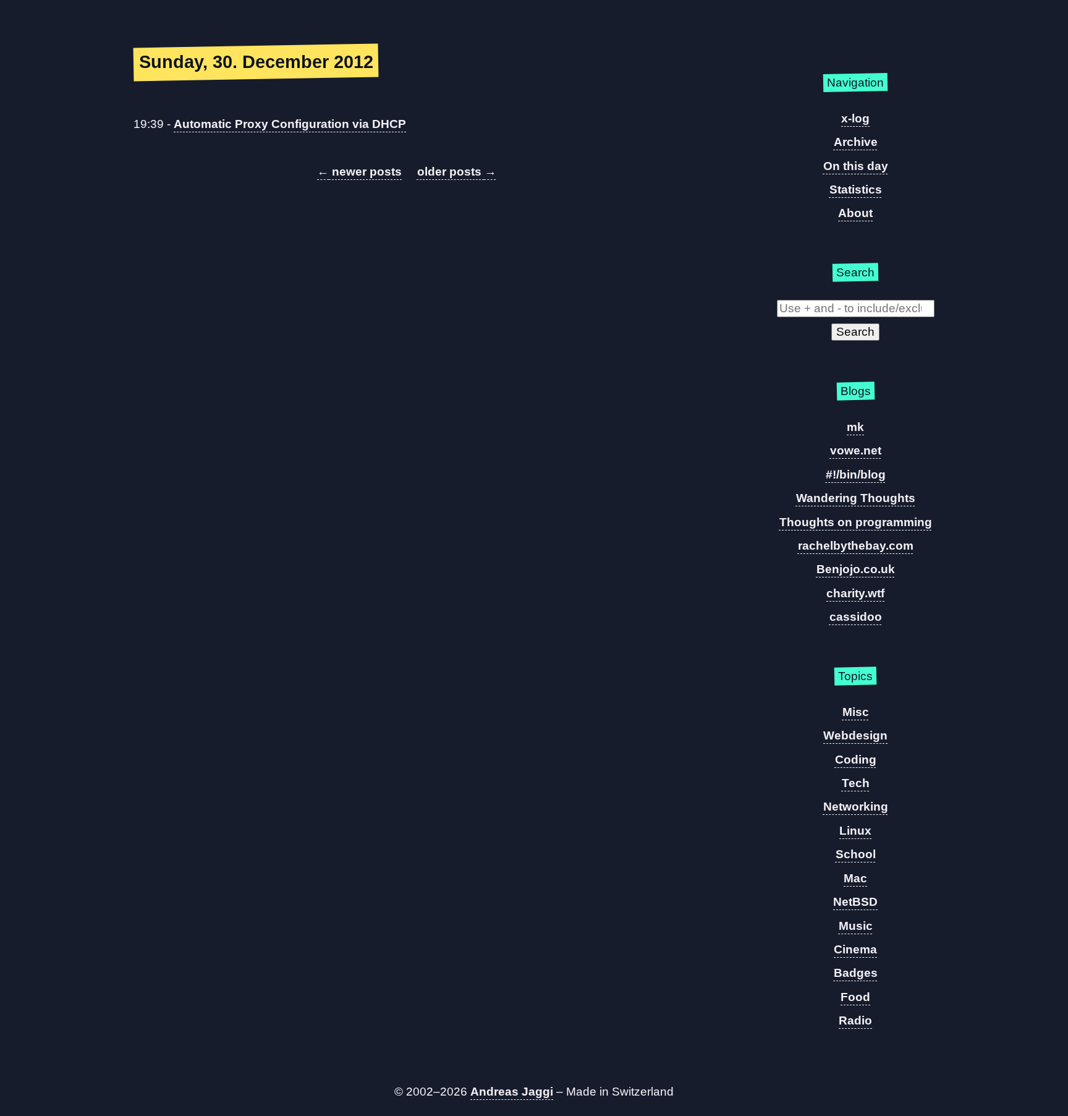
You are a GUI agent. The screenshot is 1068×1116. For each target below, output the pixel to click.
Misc (855, 711)
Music (856, 925)
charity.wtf (855, 593)
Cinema (855, 949)
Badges (856, 972)
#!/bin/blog (856, 474)
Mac (855, 878)
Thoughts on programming (855, 522)
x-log (855, 118)
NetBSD (855, 901)
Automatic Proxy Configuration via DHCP (290, 123)
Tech (856, 783)
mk (855, 426)
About (855, 213)
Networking (855, 806)
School (856, 854)
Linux (855, 830)
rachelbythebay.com (855, 545)
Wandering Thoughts (855, 498)
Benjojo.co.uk (855, 569)
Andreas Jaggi (511, 1091)
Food (855, 996)
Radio (855, 1020)
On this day (855, 166)
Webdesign (855, 735)
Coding (855, 759)
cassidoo (855, 616)
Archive (856, 141)
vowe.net (855, 450)
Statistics (855, 189)
